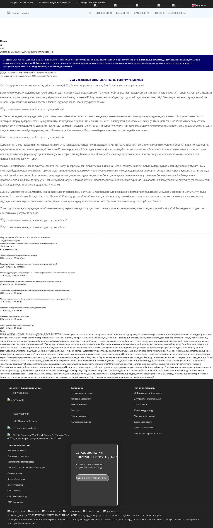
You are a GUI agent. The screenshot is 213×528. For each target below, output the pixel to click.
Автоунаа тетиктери (143, 427)
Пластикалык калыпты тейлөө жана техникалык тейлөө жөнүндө (32, 367)
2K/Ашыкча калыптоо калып (147, 398)
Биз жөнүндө (104, 13)
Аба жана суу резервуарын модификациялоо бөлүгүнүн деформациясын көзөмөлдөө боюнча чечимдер (37, 273)
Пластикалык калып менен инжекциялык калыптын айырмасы (179, 350)
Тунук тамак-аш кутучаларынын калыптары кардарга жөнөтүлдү (23, 308)
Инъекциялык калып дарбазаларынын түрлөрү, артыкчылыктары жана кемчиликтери (79, 354)
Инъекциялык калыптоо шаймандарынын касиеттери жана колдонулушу (101, 334)
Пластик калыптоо (79, 416)
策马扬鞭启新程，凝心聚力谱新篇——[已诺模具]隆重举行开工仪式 (32, 334)
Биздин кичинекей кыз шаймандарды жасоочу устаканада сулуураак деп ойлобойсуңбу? (31, 281)
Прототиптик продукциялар (20, 461)
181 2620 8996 (20, 393)
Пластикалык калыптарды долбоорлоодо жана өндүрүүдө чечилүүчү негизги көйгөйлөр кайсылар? (115, 367)
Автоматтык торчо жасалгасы (148, 433)
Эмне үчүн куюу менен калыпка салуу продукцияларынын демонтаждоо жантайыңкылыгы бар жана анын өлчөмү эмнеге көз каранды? (75, 357)
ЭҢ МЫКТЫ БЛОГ (131, 515)
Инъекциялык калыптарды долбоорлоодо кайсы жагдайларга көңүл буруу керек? (48, 341)
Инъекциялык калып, (17, 519)
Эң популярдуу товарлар (89, 515)
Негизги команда (79, 404)
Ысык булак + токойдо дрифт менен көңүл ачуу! (17, 325)
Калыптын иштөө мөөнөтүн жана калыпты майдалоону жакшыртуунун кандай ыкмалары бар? (47, 377)
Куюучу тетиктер (15, 484)
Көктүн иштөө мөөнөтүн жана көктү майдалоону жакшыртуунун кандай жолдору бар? (144, 344)
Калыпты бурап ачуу (143, 410)
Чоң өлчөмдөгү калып (144, 416)
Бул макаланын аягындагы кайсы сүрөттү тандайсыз (26, 51)
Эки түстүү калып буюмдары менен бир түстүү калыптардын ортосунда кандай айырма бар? (135, 341)
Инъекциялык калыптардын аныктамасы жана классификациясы (158, 360)
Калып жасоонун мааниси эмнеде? (17, 354)
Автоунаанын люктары (18, 456)
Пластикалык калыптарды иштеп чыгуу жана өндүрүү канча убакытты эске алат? (67, 373)
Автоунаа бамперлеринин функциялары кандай (156, 347)
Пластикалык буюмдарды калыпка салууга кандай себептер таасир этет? (72, 363)
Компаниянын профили (82, 393)
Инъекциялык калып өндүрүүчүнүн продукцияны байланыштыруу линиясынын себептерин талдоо (158, 373)
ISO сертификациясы (81, 421)
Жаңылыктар (142, 13)
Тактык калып (141, 404)
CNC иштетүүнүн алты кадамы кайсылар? (129, 370)
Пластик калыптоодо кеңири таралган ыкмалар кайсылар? (124, 377)
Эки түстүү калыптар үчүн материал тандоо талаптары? (73, 344)
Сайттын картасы (111, 515)
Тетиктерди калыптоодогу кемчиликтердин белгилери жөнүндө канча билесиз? (28, 243)
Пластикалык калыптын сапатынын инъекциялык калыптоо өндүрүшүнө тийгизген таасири (155, 363)
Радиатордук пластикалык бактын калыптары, (143, 519)
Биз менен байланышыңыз (170, 13)
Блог (2, 48)
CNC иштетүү (14, 490)
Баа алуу (75, 410)
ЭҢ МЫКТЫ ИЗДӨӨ (152, 515)
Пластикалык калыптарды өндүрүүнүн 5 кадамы (101, 360)
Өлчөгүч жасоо (14, 473)
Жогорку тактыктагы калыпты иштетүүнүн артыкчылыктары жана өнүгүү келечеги (75, 337)
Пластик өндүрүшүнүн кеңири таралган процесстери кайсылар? (50, 350)
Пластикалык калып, (37, 519)
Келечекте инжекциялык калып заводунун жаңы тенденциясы (101, 347)
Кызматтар (122, 13)
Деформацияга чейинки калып (148, 393)
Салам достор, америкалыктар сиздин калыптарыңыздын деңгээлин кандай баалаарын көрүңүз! (34, 290)
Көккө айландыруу (143, 421)
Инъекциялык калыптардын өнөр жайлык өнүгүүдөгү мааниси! (38, 347)
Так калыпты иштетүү (23, 337)
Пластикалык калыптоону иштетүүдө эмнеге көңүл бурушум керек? (42, 360)
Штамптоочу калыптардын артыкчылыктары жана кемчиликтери (115, 350)
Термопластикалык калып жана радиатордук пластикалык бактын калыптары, (84, 519)
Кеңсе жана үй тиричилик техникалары (26, 467)
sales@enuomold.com (25, 421)
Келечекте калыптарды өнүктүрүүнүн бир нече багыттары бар (77, 370)
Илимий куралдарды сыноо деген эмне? (14, 316)
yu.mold (19, 400)
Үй (90, 13)
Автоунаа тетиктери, (175, 519)
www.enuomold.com (26, 428)
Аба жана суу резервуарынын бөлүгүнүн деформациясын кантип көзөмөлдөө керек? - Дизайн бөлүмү (36, 299)
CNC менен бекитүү (17, 496)
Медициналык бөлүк (28, 523)
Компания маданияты (81, 398)
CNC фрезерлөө (15, 502)
